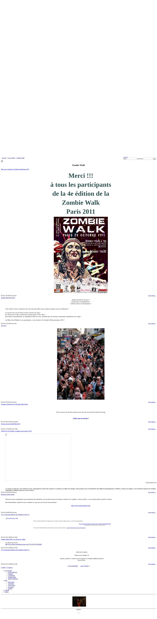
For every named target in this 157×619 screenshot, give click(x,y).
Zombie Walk (20, 158)
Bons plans (11, 582)
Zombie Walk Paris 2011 (8, 298)
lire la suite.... (152, 295)
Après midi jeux (12, 572)
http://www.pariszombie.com (80, 505)
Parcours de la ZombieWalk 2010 (10, 424)
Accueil (4, 158)
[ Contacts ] (9, 567)
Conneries (11, 587)
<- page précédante (72, 566)
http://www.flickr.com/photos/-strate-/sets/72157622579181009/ (23, 544)
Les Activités (11, 158)
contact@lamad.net (71, 527)
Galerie (6, 592)
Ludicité (10, 574)
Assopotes (11, 583)
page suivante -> (85, 566)
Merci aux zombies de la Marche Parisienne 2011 (15, 169)
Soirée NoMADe (13, 579)
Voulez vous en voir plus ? (81, 418)
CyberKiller (11, 575)
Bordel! (10, 588)
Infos (5, 580)
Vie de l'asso (11, 585)
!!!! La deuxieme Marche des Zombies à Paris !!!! (15, 514)
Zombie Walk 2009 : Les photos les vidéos (13, 539)
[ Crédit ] (3, 567)
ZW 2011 (3, 325)
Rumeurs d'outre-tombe (7, 494)
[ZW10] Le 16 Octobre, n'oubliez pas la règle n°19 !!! (16, 431)
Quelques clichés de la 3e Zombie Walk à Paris (14, 404)
